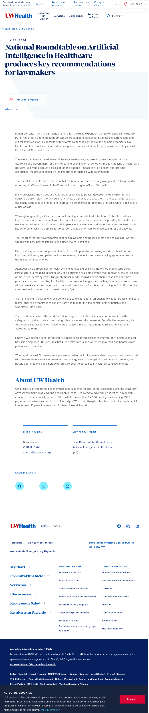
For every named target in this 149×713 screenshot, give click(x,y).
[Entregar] (108, 16)
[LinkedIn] (135, 526)
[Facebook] (118, 526)
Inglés (44, 526)
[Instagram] (127, 526)
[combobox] (129, 16)
